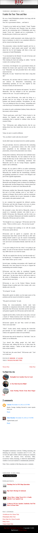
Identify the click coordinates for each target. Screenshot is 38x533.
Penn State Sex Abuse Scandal (11, 519)
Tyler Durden (11, 418)
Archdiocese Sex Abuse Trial (11, 514)
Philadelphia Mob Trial (14, 360)
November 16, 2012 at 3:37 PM (21, 404)
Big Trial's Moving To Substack (16, 491)
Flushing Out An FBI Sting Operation (18, 484)
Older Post (32, 367)
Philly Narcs (6, 521)
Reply (8, 412)
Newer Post (6, 367)
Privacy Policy (23, 530)
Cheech (9, 404)
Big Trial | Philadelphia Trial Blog (13, 528)
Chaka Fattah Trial (8, 524)
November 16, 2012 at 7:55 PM (24, 418)
